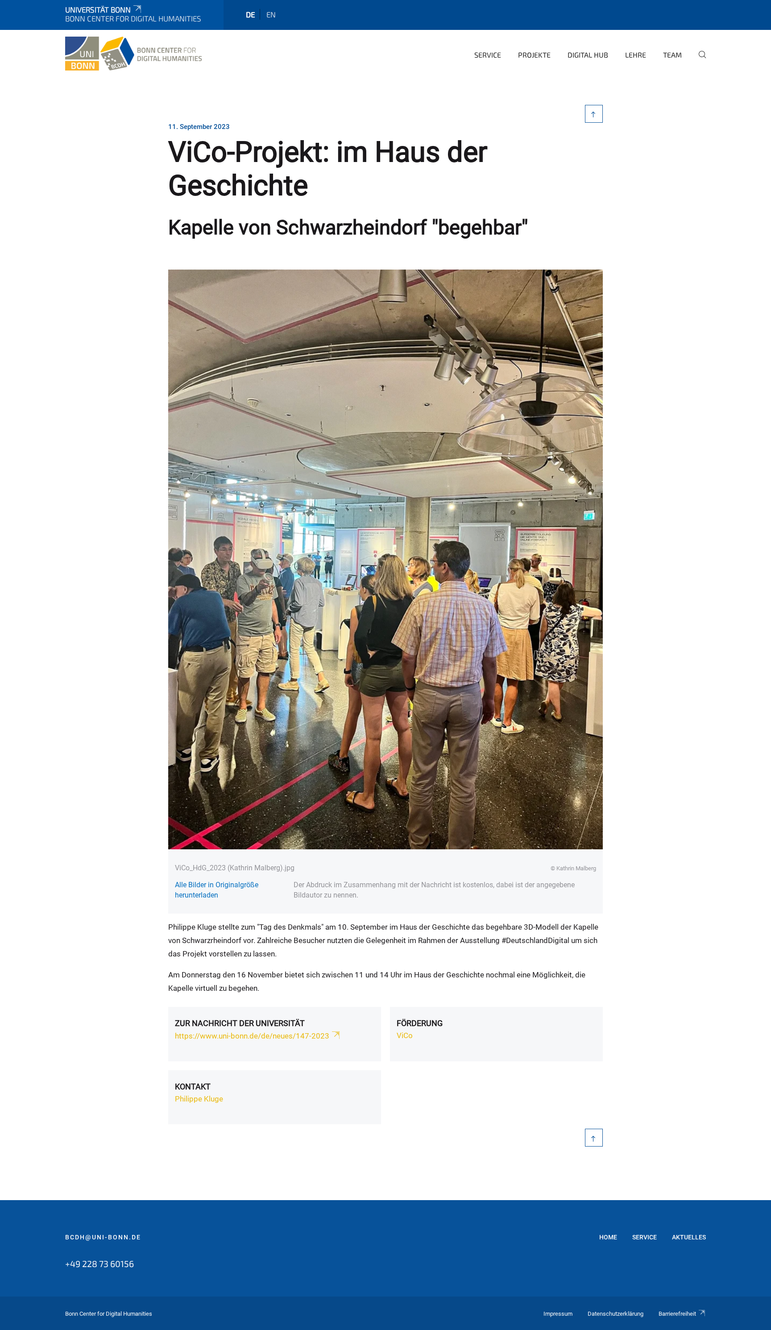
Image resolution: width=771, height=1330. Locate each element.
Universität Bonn (98, 9)
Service (487, 54)
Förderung (420, 1023)
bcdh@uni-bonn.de (103, 1237)
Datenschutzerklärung (615, 1313)
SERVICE (644, 1237)
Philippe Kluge (199, 1098)
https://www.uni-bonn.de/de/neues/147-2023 (252, 1035)
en (271, 14)
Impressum (557, 1313)
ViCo (405, 1035)
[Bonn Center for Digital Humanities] (134, 54)
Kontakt (193, 1086)
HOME (608, 1237)
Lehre (635, 54)
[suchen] (699, 60)
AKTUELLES (689, 1237)
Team (672, 54)
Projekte (534, 54)
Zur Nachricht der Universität (240, 1023)
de (250, 14)
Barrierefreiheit (677, 1313)
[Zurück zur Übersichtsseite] (594, 114)
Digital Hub (588, 54)
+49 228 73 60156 (99, 1263)
